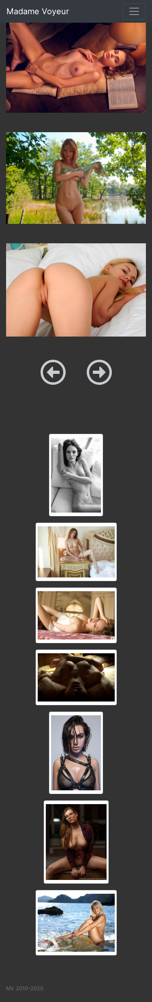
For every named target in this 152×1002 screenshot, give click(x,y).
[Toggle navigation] (134, 11)
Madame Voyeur (37, 11)
